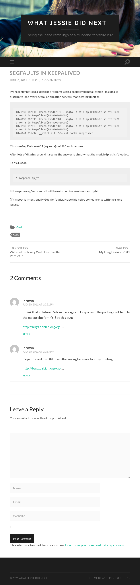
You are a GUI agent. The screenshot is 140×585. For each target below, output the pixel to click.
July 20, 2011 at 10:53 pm (38, 351)
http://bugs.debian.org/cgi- (42, 327)
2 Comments (51, 80)
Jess (35, 80)
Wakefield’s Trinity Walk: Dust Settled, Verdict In (36, 252)
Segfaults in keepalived (45, 73)
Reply (26, 334)
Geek (19, 227)
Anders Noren (112, 578)
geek (16, 234)
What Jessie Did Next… (34, 578)
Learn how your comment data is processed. (96, 545)
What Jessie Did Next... (70, 22)
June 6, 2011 (18, 80)
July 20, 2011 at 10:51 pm (38, 304)
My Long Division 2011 (114, 250)
